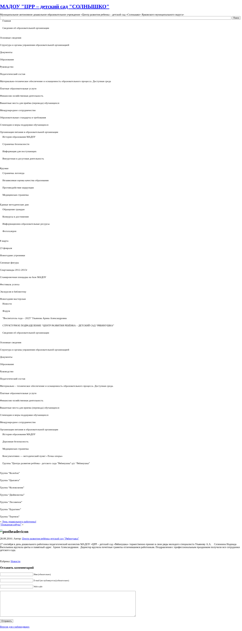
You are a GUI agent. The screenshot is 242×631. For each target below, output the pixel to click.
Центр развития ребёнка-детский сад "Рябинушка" (50, 538)
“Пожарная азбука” (10, 524)
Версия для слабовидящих (14, 626)
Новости (15, 561)
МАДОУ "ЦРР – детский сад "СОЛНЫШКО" (54, 6)
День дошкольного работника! (19, 521)
